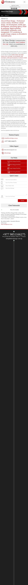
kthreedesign (7, 153)
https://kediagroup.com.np (6, 224)
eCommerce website (22, 57)
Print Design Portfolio (15, 164)
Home (2, 15)
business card (4, 56)
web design (9, 56)
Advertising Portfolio (15, 171)
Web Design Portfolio (15, 161)
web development (16, 56)
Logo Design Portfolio (15, 168)
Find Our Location (15, 5)
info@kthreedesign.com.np (15, 6)
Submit (22, 200)
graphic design (15, 54)
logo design (20, 54)
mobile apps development (12, 57)
